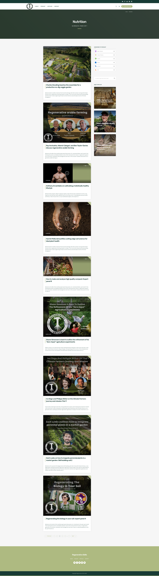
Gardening (48, 233)
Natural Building (100, 97)
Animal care (48, 334)
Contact (56, 6)
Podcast (43, 6)
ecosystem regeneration (51, 452)
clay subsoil (99, 121)
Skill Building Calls (50, 79)
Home (127, 11)
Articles (49, 6)
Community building (50, 393)
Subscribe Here (126, 6)
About (37, 6)
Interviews (48, 180)
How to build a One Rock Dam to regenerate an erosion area (104, 147)
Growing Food (49, 140)
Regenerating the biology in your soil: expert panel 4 (66, 519)
